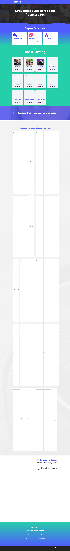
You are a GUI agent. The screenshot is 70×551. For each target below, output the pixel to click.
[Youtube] (42, 69)
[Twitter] (31, 69)
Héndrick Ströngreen (29, 99)
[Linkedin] (54, 69)
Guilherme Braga (18, 83)
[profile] (17, 65)
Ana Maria (52, 83)
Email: (28, 537)
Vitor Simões (41, 66)
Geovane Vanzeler (41, 83)
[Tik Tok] (17, 69)
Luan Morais (17, 66)
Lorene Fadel (29, 66)
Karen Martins (52, 66)
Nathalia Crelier (29, 83)
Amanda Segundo (41, 99)
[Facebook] (19, 69)
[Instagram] (15, 69)
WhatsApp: (41, 537)
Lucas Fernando (17, 99)
